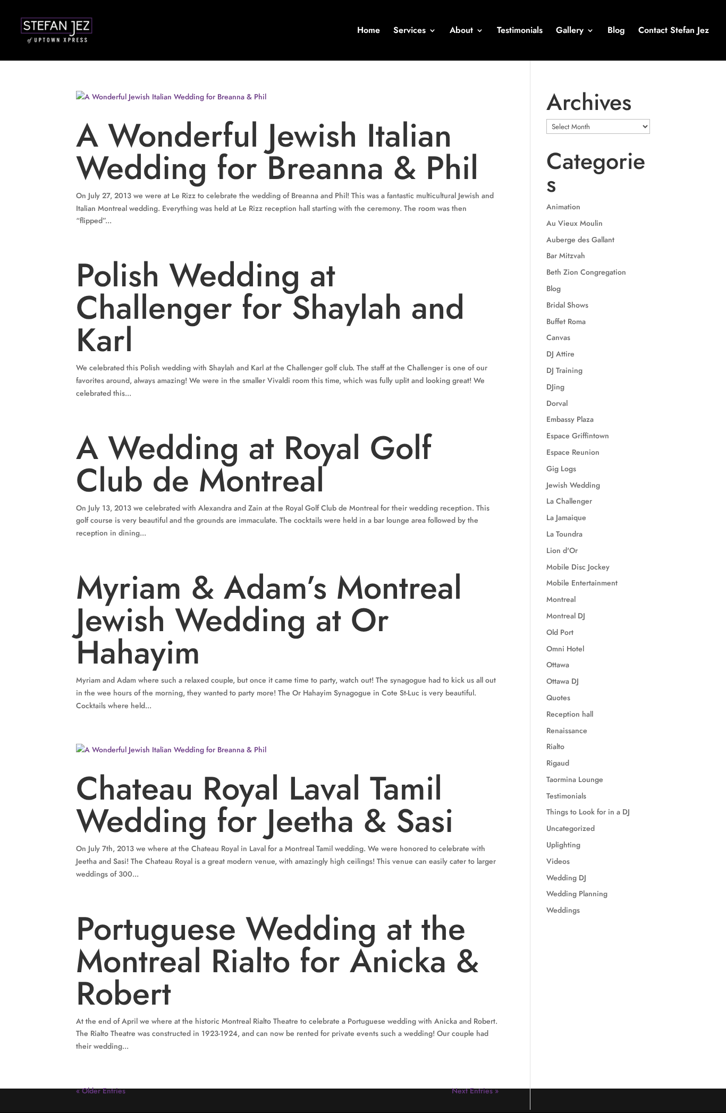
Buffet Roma (566, 321)
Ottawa (557, 664)
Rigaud (557, 763)
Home (368, 31)
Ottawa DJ (562, 681)
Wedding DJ (566, 877)
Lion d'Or (562, 550)
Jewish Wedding (573, 485)
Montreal (561, 599)
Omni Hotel (565, 648)
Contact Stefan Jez (673, 31)
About (461, 31)
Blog (616, 31)
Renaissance (566, 730)
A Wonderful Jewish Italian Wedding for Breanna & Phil (277, 151)
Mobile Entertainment (582, 582)
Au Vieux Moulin (574, 223)
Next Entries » (475, 1090)
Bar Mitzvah (565, 255)
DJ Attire (560, 354)
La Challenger (569, 501)
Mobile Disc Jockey (578, 567)
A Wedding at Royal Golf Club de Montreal (254, 464)
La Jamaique (566, 517)
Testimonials (520, 31)
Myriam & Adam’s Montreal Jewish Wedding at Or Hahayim (269, 620)
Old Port (559, 632)
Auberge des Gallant (580, 239)
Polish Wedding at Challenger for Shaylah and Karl (270, 307)
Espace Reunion (573, 452)
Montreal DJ (565, 615)
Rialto (555, 746)
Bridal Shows (567, 305)
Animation (563, 206)
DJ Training (564, 370)
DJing (555, 386)
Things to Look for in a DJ (588, 811)
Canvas (558, 337)
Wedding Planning (576, 893)
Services (409, 31)
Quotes (558, 697)
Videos (558, 861)
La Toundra (564, 534)
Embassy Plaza (570, 419)
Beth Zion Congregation (586, 272)
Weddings (563, 910)
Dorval (557, 403)
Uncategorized (570, 828)
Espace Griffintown (577, 435)
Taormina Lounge (574, 779)
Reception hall (569, 714)
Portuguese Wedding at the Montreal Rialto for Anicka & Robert (277, 961)
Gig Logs (561, 468)
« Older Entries (100, 1090)
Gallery (570, 31)
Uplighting (563, 844)
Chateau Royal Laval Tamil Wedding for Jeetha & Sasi (264, 804)
